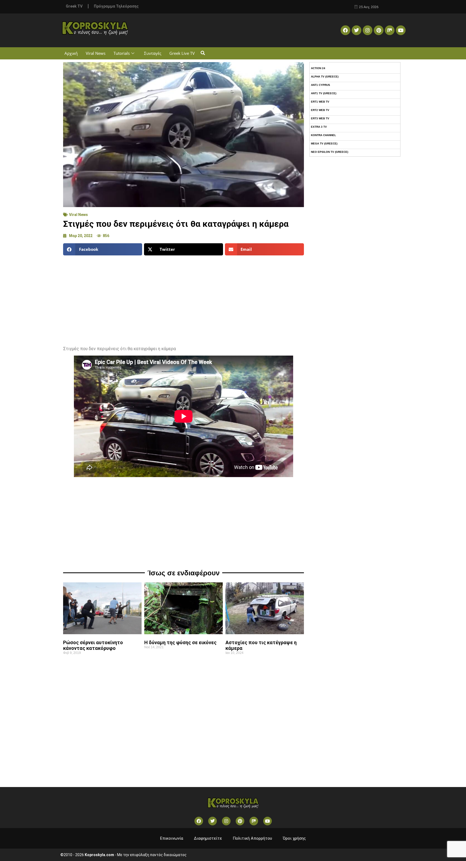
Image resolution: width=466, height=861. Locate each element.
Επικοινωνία (171, 838)
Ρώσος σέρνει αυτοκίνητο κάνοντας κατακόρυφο (93, 645)
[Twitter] (356, 30)
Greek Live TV (182, 53)
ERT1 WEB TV (320, 101)
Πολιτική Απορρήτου (252, 838)
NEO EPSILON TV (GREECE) (329, 151)
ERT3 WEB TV (320, 118)
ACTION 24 (318, 68)
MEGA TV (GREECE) (324, 143)
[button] (203, 53)
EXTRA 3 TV (319, 126)
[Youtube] (401, 30)
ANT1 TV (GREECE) (323, 93)
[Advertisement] (183, 298)
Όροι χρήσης (294, 838)
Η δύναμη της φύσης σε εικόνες (180, 642)
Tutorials (122, 53)
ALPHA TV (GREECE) (324, 76)
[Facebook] (345, 30)
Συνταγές (152, 53)
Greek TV (74, 6)
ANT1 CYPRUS (320, 84)
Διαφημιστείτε (208, 838)
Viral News (95, 53)
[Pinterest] (378, 30)
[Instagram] (367, 30)
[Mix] (390, 30)
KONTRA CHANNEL (323, 135)
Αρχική (71, 53)
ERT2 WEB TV (320, 110)
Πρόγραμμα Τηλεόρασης (116, 6)
